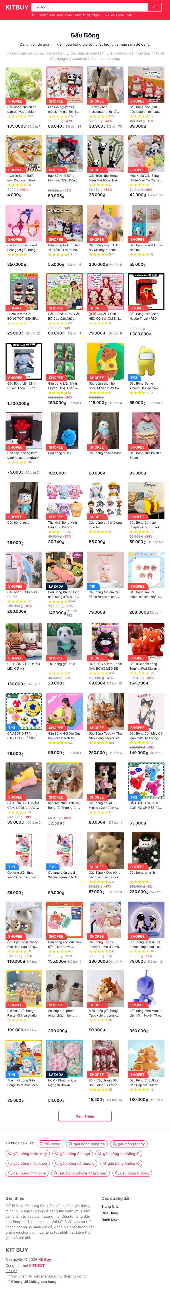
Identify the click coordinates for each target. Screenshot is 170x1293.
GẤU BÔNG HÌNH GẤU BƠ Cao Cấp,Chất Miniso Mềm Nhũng (64, 318)
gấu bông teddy (131, 1144)
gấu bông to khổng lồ (121, 1153)
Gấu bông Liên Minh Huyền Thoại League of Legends (63, 388)
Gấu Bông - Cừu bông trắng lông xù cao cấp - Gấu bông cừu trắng (105, 877)
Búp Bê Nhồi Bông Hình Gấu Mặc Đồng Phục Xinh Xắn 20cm (63, 180)
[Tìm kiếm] (154, 7)
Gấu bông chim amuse (105, 453)
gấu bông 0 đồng (134, 1173)
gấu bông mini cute (29, 1173)
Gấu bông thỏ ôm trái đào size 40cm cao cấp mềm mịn (104, 596)
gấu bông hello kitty (30, 1153)
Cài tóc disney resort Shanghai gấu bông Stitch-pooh (22, 249)
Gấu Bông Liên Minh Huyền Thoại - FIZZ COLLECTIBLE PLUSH (23, 388)
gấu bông (52, 1144)
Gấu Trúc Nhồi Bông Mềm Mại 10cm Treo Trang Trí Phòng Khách (105, 180)
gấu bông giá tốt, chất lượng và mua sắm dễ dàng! (108, 44)
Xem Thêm (85, 1116)
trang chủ (110, 1206)
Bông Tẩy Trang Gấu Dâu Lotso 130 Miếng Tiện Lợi (104, 1084)
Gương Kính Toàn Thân (56, 15)
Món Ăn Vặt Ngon (88, 15)
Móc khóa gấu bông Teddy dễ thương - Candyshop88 (103, 1015)
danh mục (109, 1219)
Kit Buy (45, 1259)
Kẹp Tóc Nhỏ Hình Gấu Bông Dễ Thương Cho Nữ (64, 807)
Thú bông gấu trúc (61, 664)
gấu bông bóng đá (89, 1144)
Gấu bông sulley (59, 453)
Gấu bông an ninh (142, 872)
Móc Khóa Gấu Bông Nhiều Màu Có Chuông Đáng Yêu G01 (145, 180)
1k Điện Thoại (114, 15)
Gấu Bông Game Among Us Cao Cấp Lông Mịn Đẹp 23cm (144, 388)
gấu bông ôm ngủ (75, 1153)
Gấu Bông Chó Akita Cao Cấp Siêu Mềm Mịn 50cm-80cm (143, 1084)
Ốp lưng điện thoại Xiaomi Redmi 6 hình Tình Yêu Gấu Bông (22, 877)
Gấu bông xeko (18, 522)
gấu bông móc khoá (30, 1163)
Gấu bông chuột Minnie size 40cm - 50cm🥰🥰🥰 (102, 807)
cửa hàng (109, 1213)
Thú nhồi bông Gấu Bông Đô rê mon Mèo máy (22, 1084)
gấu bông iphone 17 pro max (83, 1173)
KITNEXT (37, 1265)
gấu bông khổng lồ (123, 1163)
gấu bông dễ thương (77, 1163)
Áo (33, 15)
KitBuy (17, 7)
